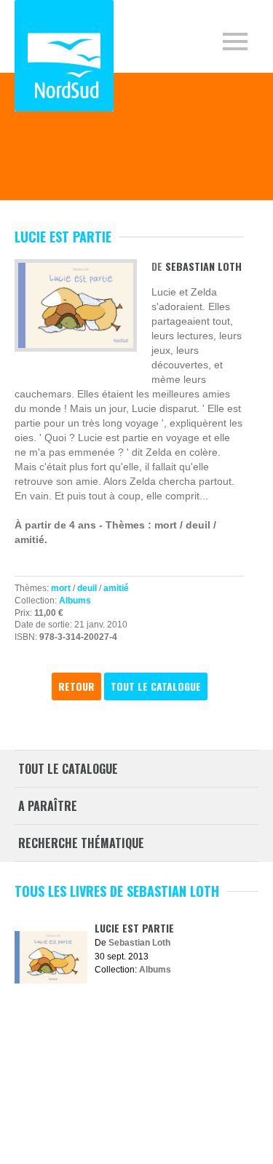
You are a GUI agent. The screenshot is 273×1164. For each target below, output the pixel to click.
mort (61, 588)
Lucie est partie (134, 927)
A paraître (47, 806)
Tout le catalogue (156, 686)
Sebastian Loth (203, 266)
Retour (76, 686)
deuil (87, 588)
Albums (75, 600)
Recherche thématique (81, 843)
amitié (116, 588)
